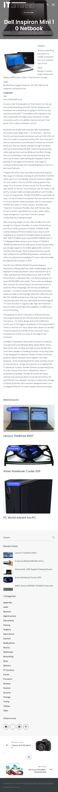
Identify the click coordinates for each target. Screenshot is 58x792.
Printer (6, 675)
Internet (7, 639)
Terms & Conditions (46, 783)
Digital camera (9, 616)
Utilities (6, 706)
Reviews (7, 684)
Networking (8, 656)
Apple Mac (7, 603)
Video (5, 711)
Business (7, 612)
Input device (8, 634)
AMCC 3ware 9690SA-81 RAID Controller (34, 586)
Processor (7, 679)
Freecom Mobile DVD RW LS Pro (29, 561)
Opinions (7, 665)
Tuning (6, 701)
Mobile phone (9, 643)
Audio (5, 607)
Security (7, 693)
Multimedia (8, 652)
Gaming (6, 625)
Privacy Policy (31, 783)
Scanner (7, 688)
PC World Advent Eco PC (19, 517)
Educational (8, 620)
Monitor (6, 648)
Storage (7, 697)
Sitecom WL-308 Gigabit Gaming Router (33, 569)
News (5, 661)
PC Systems (29, 13)
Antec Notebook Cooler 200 (21, 471)
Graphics (7, 630)
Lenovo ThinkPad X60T (18, 436)
